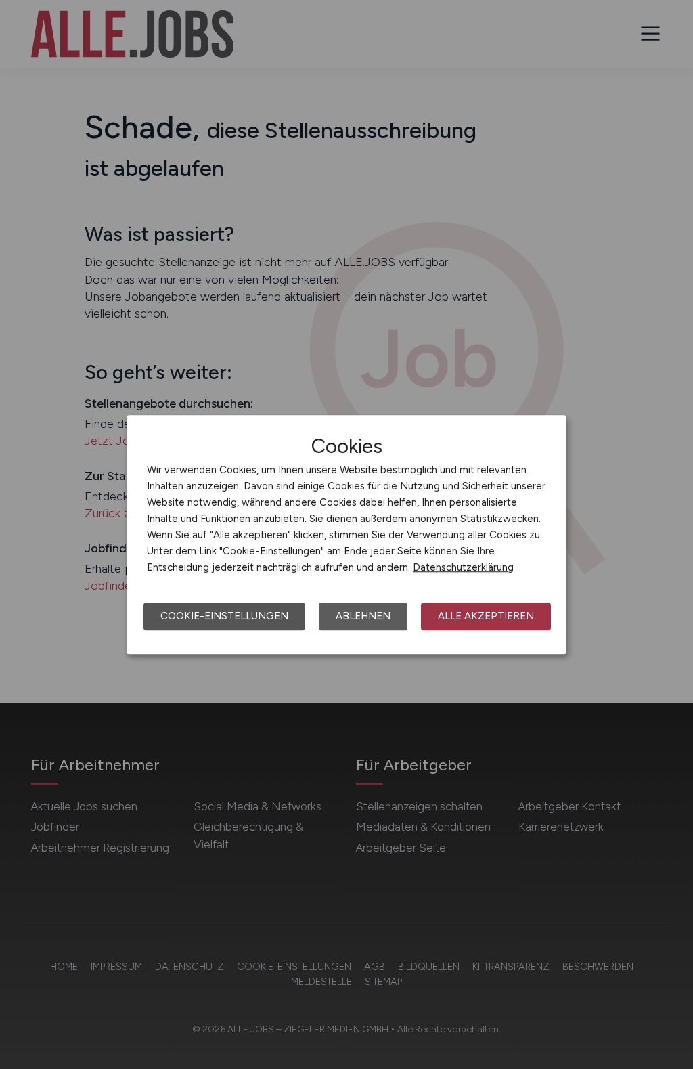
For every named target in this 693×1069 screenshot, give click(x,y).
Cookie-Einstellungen (224, 616)
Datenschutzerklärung (463, 567)
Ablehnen (363, 616)
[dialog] (346, 535)
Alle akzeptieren (486, 616)
